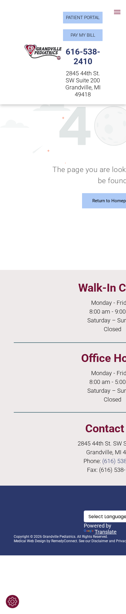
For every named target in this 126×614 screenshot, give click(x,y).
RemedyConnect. (64, 541)
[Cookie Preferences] (12, 601)
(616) (109, 461)
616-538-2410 (83, 56)
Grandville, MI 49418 (83, 91)
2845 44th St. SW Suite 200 (83, 77)
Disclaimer (99, 541)
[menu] (117, 12)
